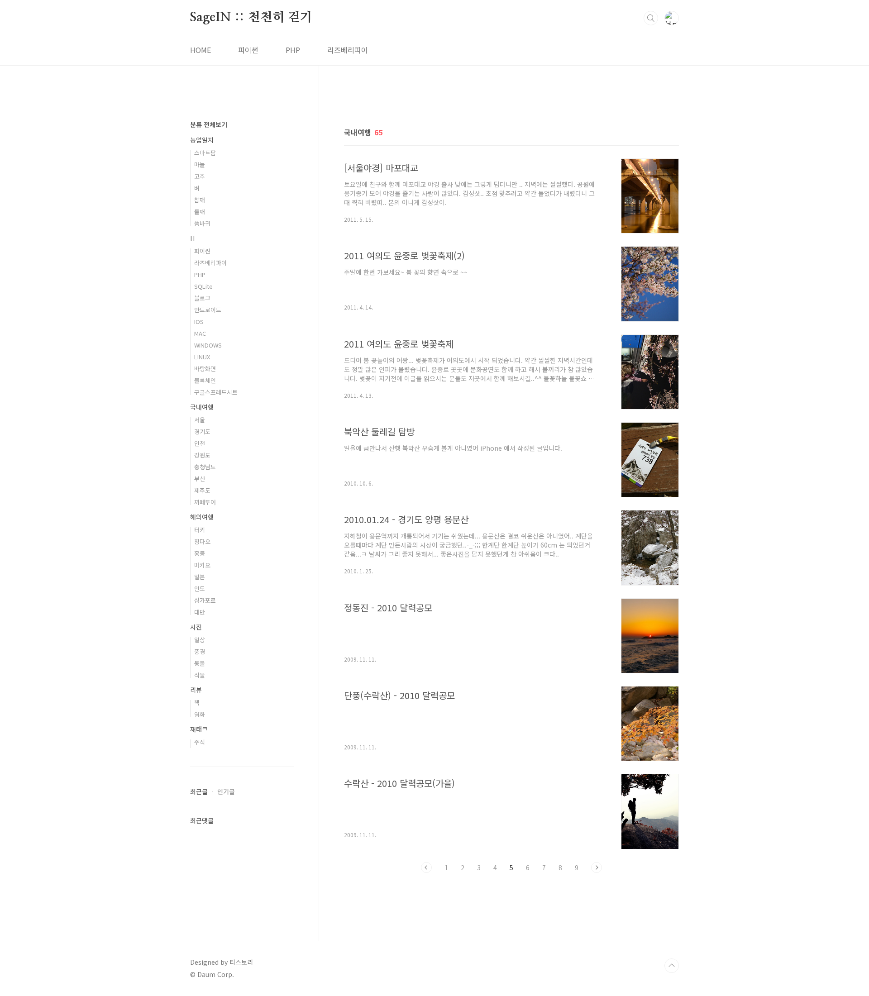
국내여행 (202, 406)
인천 (199, 443)
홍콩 (199, 553)
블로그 (202, 298)
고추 (199, 176)
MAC (200, 333)
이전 (426, 867)
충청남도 (205, 466)
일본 (199, 576)
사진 (196, 626)
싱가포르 (205, 600)
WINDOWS (208, 345)
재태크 (199, 729)
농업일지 (202, 139)
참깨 (199, 199)
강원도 (202, 455)
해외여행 (202, 516)
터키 (199, 529)
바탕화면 (205, 368)
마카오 (202, 565)
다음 (596, 867)
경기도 (202, 431)
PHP (293, 49)
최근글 (199, 791)
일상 (199, 639)
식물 (199, 675)
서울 (199, 419)
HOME (200, 49)
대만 (199, 612)
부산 (199, 478)
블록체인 (205, 380)
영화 (199, 714)
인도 (199, 588)
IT (193, 238)
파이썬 (248, 49)
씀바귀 (202, 223)
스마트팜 (205, 152)
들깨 (199, 211)
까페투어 (205, 502)
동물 (199, 663)
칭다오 (202, 541)
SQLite (203, 286)
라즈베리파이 (347, 49)
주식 (199, 742)
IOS (199, 321)
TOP (671, 965)
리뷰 (196, 689)
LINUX (202, 357)
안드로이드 (207, 309)
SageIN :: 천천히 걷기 (251, 17)
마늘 (199, 164)
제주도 (202, 490)
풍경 (199, 651)
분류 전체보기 (208, 124)
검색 (651, 18)
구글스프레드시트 (216, 392)
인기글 (226, 791)
